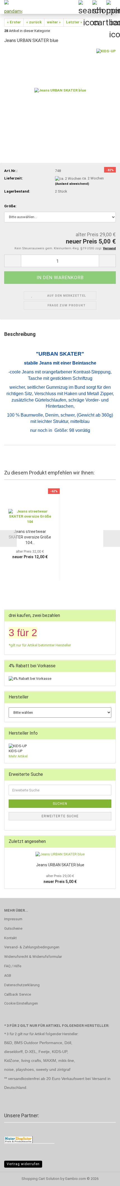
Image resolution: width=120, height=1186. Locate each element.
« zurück (34, 22)
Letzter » (74, 22)
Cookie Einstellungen (21, 1003)
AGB (7, 975)
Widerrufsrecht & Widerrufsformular (33, 956)
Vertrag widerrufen (23, 1164)
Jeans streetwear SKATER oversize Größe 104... (30, 537)
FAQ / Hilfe (12, 966)
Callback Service (17, 994)
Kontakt (10, 938)
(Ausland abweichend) (72, 184)
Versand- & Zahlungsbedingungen (31, 947)
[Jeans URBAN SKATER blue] (60, 90)
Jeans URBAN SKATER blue (60, 865)
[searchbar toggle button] (85, 7)
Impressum (13, 919)
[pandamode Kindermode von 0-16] (11, 7)
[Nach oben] (104, 1177)
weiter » (54, 22)
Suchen (60, 804)
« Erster (14, 22)
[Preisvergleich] (18, 1139)
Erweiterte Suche (60, 816)
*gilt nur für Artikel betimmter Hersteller (40, 645)
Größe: (10, 206)
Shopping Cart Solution (40, 1179)
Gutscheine (13, 928)
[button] (12, 261)
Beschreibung (20, 334)
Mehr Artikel (18, 756)
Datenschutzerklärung (22, 985)
